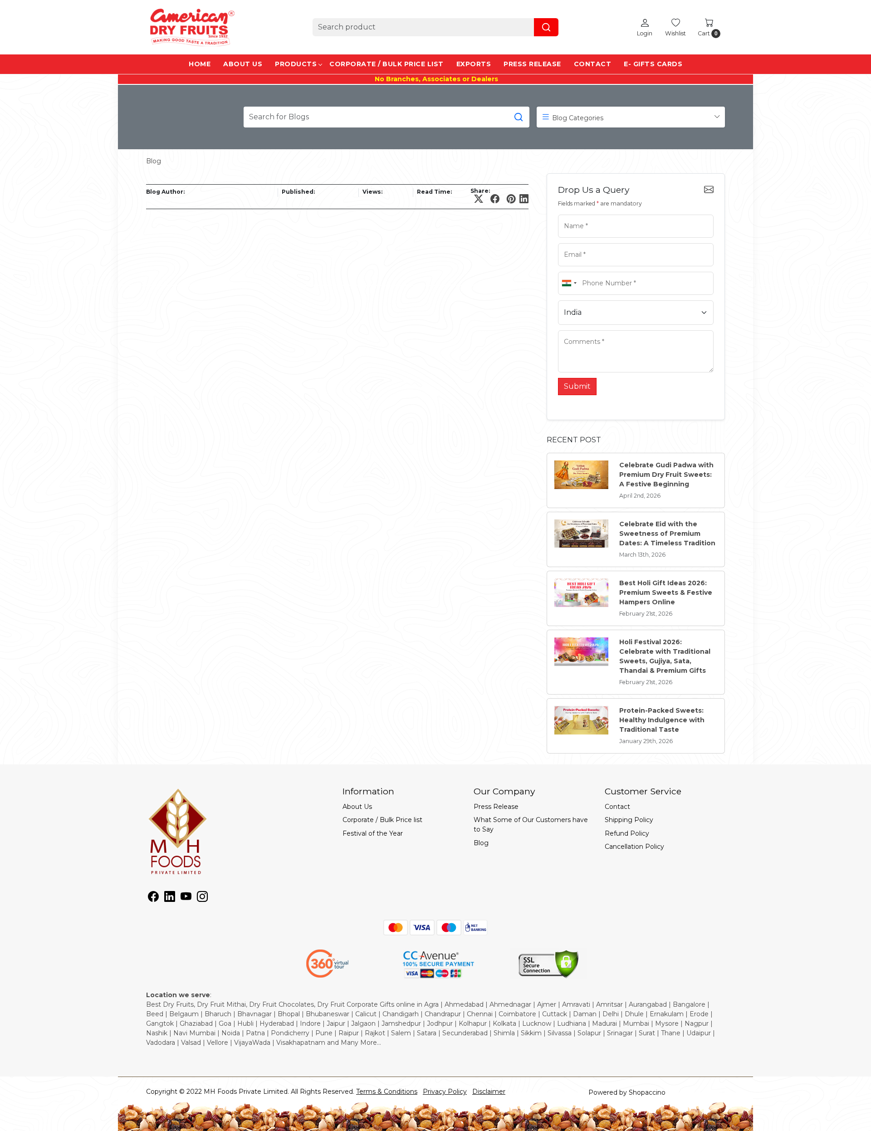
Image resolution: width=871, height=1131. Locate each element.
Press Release (532, 64)
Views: (372, 191)
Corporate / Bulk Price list (386, 64)
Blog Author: (165, 191)
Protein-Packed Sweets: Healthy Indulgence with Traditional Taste (662, 720)
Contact (593, 64)
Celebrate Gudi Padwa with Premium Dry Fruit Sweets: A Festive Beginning (666, 474)
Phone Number (582, 271)
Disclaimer (488, 1091)
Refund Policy (627, 833)
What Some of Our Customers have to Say (531, 824)
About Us (242, 64)
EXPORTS (473, 64)
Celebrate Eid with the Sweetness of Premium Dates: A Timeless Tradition (667, 533)
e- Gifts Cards (653, 64)
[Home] (191, 27)
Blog (153, 161)
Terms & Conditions (386, 1091)
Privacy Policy (445, 1091)
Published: (298, 191)
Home (199, 64)
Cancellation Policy (634, 846)
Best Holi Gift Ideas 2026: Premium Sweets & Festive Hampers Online (665, 592)
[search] (546, 27)
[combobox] (568, 283)
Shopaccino (647, 1092)
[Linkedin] (169, 898)
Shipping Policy (629, 820)
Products (296, 64)
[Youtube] (186, 898)
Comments (576, 329)
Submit (577, 386)
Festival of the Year (373, 833)
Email (570, 242)
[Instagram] (202, 898)
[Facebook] (153, 898)
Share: (480, 191)
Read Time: (434, 191)
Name (570, 214)
